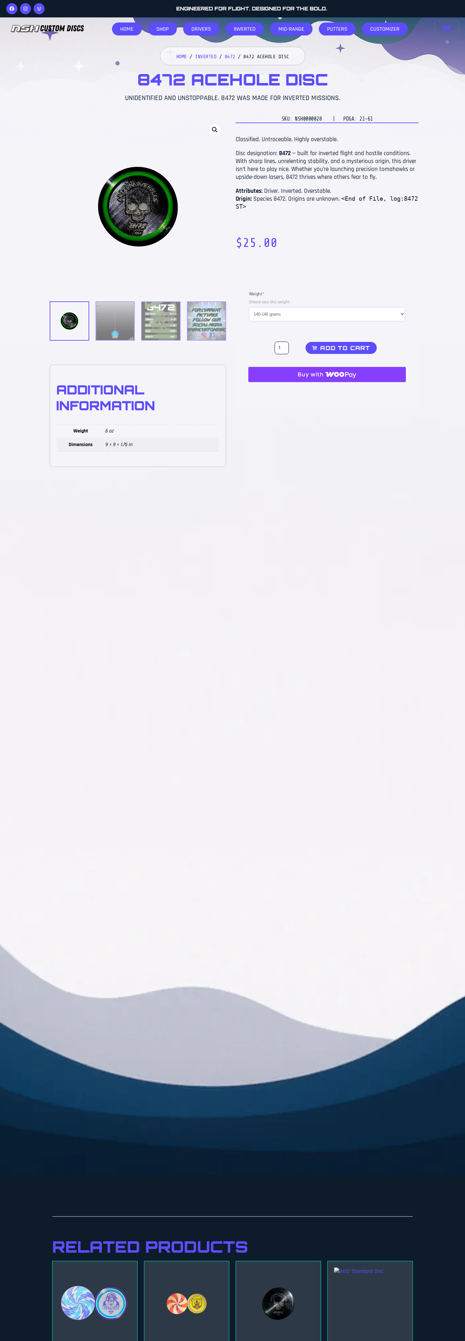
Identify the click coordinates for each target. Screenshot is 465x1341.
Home (181, 57)
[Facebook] (11, 8)
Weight (266, 293)
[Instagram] (25, 8)
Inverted (205, 57)
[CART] (446, 29)
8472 (230, 57)
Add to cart (345, 347)
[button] (214, 129)
